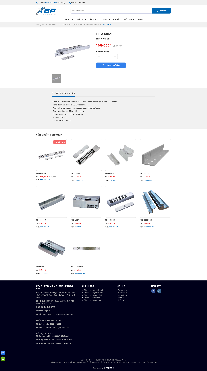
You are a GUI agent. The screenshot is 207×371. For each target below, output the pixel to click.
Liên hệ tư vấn (113, 65)
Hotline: (51, 3)
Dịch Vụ (106, 19)
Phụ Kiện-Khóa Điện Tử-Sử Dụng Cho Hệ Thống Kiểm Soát (73, 25)
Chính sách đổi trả (92, 298)
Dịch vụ (121, 298)
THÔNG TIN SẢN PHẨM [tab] (63, 93)
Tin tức (116, 19)
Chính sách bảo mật (93, 300)
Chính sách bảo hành (93, 295)
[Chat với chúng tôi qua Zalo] (3, 353)
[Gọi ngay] (3, 359)
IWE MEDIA (109, 368)
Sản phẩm (93, 19)
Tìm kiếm (162, 11)
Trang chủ (68, 19)
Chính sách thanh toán (94, 290)
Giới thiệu (81, 19)
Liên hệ (140, 19)
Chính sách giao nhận (93, 293)
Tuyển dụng (128, 19)
